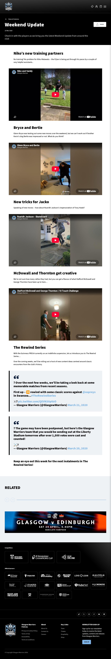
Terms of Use (26, 634)
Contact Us (44, 631)
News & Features (13, 19)
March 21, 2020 (78, 405)
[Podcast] (104, 614)
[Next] (13, 500)
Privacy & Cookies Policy (30, 631)
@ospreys (88, 392)
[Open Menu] (105, 6)
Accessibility (26, 637)
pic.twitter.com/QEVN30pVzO (37, 401)
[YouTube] (99, 614)
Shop (62, 637)
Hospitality (64, 634)
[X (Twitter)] (84, 614)
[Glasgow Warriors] (8, 6)
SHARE (102, 24)
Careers (43, 634)
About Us (44, 628)
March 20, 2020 (78, 448)
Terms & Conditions (28, 640)
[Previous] (7, 500)
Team (62, 628)
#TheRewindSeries (43, 396)
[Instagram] (89, 614)
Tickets (63, 631)
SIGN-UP (86, 642)
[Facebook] (94, 614)
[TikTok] (79, 614)
